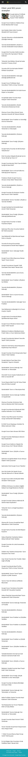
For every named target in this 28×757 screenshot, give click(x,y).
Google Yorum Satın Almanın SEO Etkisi (13, 431)
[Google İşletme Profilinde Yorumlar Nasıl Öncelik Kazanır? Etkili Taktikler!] (5, 16)
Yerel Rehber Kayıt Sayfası (12, 752)
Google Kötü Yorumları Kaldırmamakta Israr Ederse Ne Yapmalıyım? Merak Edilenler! (13, 54)
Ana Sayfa (4, 5)
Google (14, 750)
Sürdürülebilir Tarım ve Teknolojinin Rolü (13, 389)
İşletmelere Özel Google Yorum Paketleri (13, 466)
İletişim (20, 752)
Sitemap (19, 750)
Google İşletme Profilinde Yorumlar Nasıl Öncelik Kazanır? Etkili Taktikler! (17, 16)
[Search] (26, 2)
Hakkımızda (8, 750)
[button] (2, 2)
